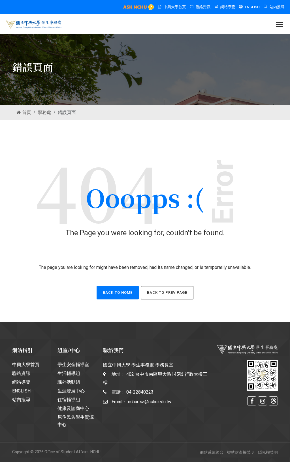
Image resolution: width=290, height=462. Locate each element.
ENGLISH (252, 7)
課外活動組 (68, 382)
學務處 (44, 112)
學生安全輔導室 (73, 364)
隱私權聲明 (268, 452)
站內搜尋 (277, 7)
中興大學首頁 (175, 7)
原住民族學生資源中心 (75, 420)
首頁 (26, 112)
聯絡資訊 (203, 7)
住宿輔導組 (68, 399)
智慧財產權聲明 (241, 452)
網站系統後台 (211, 452)
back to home (118, 292)
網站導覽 (227, 7)
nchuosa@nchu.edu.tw (149, 401)
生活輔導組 (68, 373)
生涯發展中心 (71, 391)
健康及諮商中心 (73, 408)
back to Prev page (167, 292)
